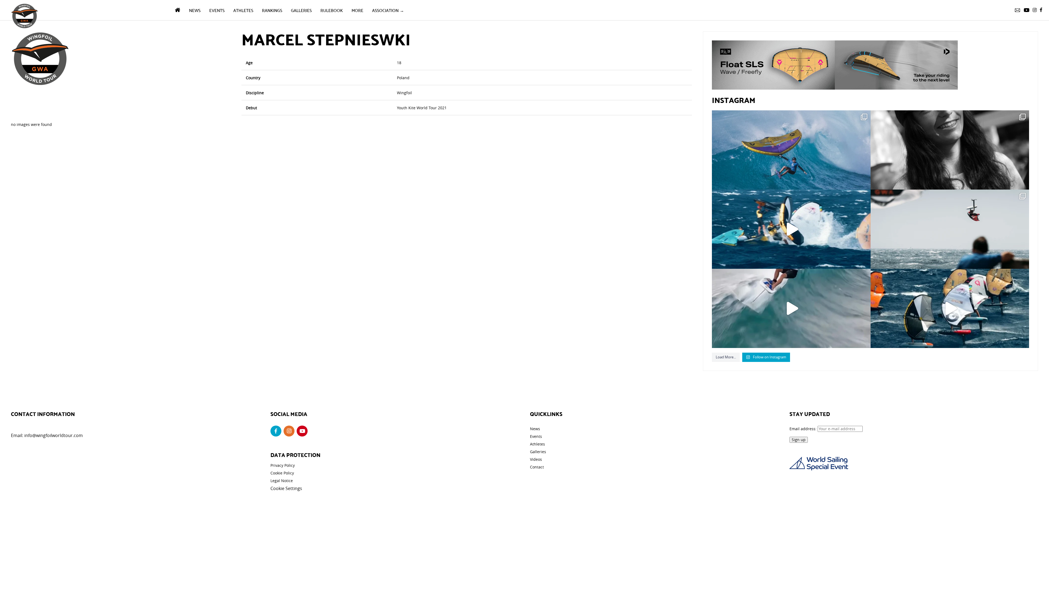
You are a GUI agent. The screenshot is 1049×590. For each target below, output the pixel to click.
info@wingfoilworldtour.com (53, 435)
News (195, 10)
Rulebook (331, 10)
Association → (388, 10)
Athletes (243, 10)
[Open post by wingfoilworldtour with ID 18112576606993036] (791, 308)
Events (217, 10)
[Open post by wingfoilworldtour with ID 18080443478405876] (950, 229)
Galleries (301, 10)
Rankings (272, 10)
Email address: (803, 428)
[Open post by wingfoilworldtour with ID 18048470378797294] (950, 150)
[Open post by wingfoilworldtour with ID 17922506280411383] (791, 150)
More (357, 10)
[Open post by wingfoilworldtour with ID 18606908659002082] (791, 229)
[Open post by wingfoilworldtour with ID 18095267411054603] (950, 308)
